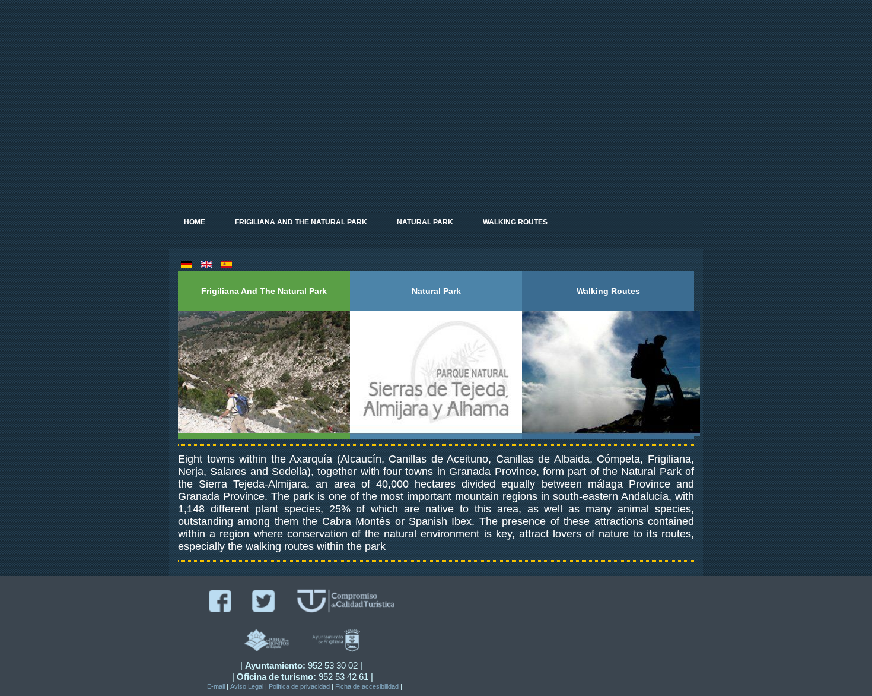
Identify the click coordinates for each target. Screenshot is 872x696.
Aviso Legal (246, 686)
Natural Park (425, 222)
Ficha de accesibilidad (367, 686)
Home (194, 222)
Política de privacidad (299, 686)
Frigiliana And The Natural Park (301, 222)
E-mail (216, 686)
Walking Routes (515, 222)
